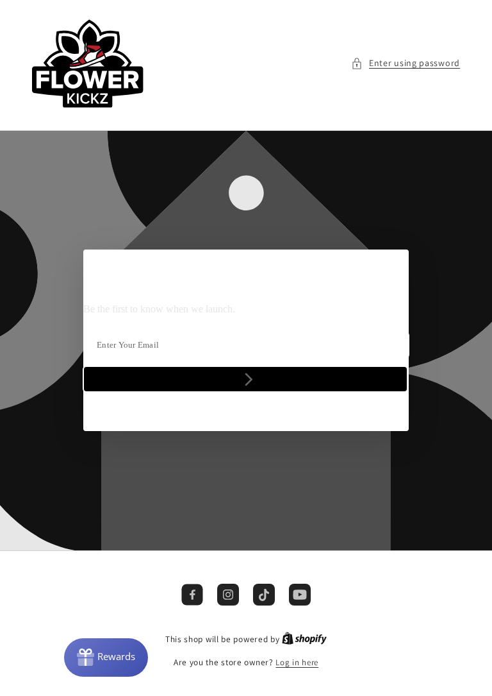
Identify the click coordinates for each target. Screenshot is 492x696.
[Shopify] (304, 639)
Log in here (296, 662)
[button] (405, 63)
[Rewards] (106, 657)
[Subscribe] (245, 379)
